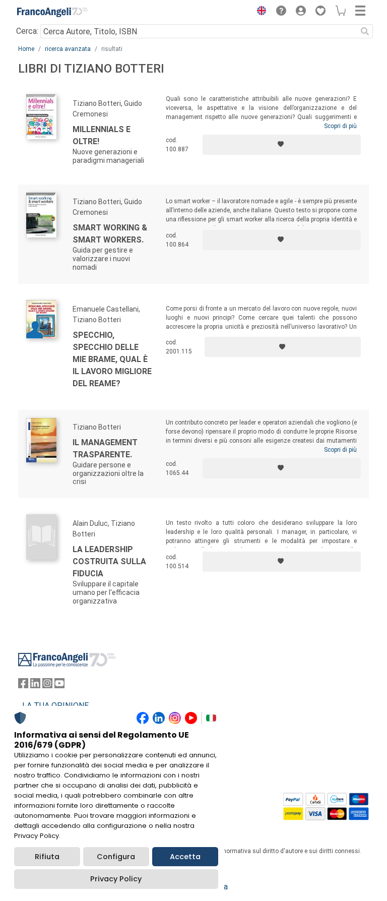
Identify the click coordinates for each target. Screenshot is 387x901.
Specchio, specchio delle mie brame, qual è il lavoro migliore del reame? (112, 359)
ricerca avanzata (68, 48)
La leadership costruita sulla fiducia (109, 561)
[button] (259, 12)
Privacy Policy (116, 879)
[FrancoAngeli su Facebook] (23, 685)
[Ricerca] (365, 31)
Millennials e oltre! (102, 135)
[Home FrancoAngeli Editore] (52, 12)
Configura (116, 857)
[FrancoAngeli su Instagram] (47, 685)
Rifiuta (47, 857)
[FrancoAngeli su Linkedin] (35, 685)
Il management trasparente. (105, 448)
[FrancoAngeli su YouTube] (59, 685)
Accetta (185, 857)
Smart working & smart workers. (110, 234)
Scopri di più (340, 126)
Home (26, 48)
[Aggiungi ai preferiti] (282, 145)
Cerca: (27, 31)
